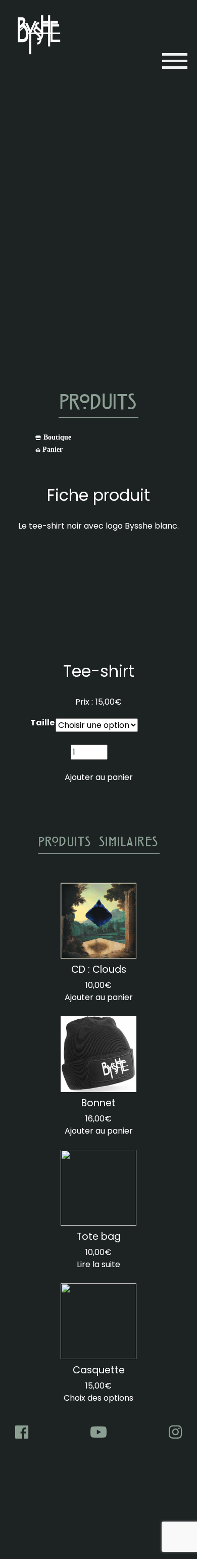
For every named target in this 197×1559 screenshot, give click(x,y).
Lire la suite (98, 1264)
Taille (42, 722)
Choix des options (98, 1398)
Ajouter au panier (99, 777)
